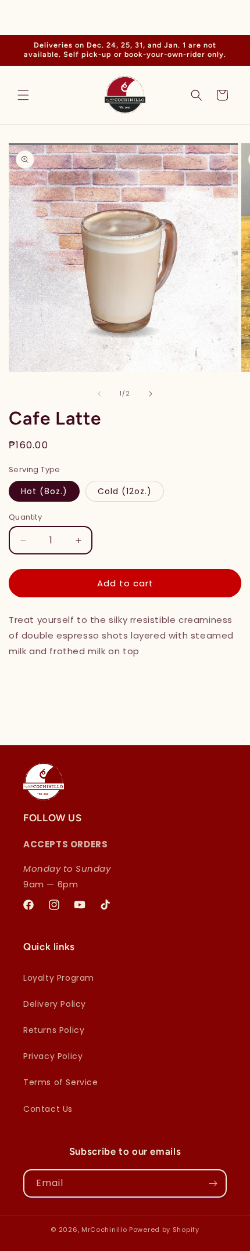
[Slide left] (99, 394)
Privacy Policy (53, 1056)
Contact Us (48, 1109)
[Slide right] (150, 394)
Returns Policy (53, 1030)
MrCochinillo (105, 1229)
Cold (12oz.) (125, 491)
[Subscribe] (213, 1183)
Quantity (25, 517)
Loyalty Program (58, 978)
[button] (23, 95)
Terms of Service (60, 1082)
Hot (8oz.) (44, 491)
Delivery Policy (54, 1004)
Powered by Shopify (164, 1229)
